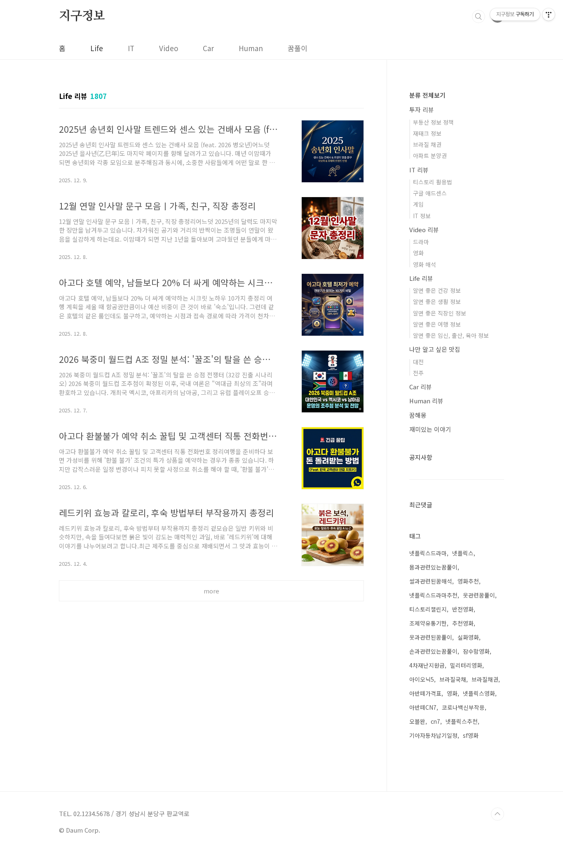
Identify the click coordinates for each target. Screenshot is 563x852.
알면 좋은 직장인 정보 (439, 313)
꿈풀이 (297, 48)
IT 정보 (422, 216)
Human (251, 48)
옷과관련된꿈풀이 (430, 637)
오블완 (417, 721)
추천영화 (463, 623)
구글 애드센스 (430, 193)
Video (168, 48)
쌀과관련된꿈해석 (430, 581)
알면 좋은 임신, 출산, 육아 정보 (451, 335)
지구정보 (82, 16)
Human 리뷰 (426, 400)
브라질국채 (452, 679)
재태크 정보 (427, 133)
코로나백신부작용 (463, 707)
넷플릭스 (463, 553)
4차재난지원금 (427, 665)
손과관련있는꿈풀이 (433, 651)
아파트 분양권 (430, 155)
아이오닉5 (421, 679)
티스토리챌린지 (428, 609)
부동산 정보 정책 (433, 122)
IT (131, 48)
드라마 (421, 242)
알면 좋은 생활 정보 (437, 301)
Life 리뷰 (421, 278)
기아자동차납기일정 (433, 735)
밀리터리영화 (466, 665)
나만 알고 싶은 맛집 (434, 349)
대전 (418, 362)
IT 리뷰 (419, 169)
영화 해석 (424, 264)
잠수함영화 (476, 651)
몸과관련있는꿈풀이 (433, 567)
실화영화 (468, 637)
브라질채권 (485, 679)
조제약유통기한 (428, 623)
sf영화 (471, 735)
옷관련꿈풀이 (479, 595)
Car (208, 48)
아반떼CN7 (422, 707)
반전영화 (463, 609)
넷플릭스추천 (462, 721)
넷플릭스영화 (479, 693)
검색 (478, 16)
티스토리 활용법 (432, 182)
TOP (497, 814)
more (211, 590)
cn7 (435, 721)
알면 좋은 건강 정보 (437, 290)
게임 (418, 204)
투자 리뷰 (421, 109)
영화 (418, 253)
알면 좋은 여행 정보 (437, 324)
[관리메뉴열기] (548, 14)
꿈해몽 (418, 415)
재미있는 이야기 (430, 429)
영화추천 (468, 581)
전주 (418, 373)
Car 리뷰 (420, 386)
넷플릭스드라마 (428, 553)
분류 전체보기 (427, 95)
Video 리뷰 (424, 229)
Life (96, 48)
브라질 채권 (427, 144)
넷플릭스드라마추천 (433, 595)
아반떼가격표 (425, 693)
